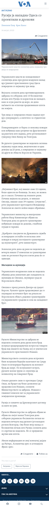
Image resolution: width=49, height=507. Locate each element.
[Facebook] (7, 504)
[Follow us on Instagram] (9, 481)
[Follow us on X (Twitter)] (15, 481)
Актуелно (7, 11)
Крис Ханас (21, 26)
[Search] (41, 504)
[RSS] (27, 481)
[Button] (41, 36)
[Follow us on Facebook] (4, 481)
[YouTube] (30, 504)
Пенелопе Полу (8, 26)
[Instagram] (19, 504)
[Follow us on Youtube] (21, 481)
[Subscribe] (33, 481)
